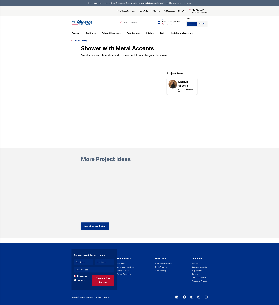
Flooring (75, 33)
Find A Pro (121, 263)
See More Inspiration (95, 226)
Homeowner (82, 276)
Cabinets (91, 33)
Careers (195, 274)
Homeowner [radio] (192, 24)
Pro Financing (160, 270)
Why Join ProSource (163, 263)
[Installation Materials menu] (194, 33)
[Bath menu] (166, 33)
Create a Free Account (103, 280)
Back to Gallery (81, 40)
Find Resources (169, 11)
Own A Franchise (199, 277)
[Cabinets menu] (97, 33)
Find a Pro (181, 11)
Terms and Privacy (199, 281)
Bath (162, 33)
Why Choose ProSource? (126, 11)
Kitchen (150, 33)
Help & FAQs (143, 11)
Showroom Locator (200, 267)
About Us (195, 263)
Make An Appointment (126, 267)
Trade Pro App (161, 267)
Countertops (133, 33)
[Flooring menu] (81, 33)
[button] (196, 10)
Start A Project (123, 270)
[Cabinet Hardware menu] (122, 33)
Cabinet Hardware (111, 33)
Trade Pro (81, 280)
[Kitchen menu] (155, 33)
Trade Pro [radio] (202, 24)
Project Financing (124, 274)
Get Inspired (155, 11)
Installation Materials (182, 33)
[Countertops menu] (141, 33)
